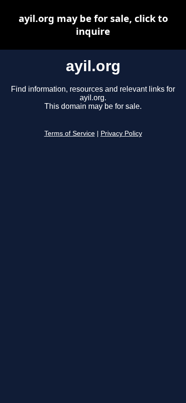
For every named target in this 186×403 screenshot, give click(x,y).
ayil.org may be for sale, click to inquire (93, 25)
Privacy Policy (121, 133)
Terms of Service (69, 133)
